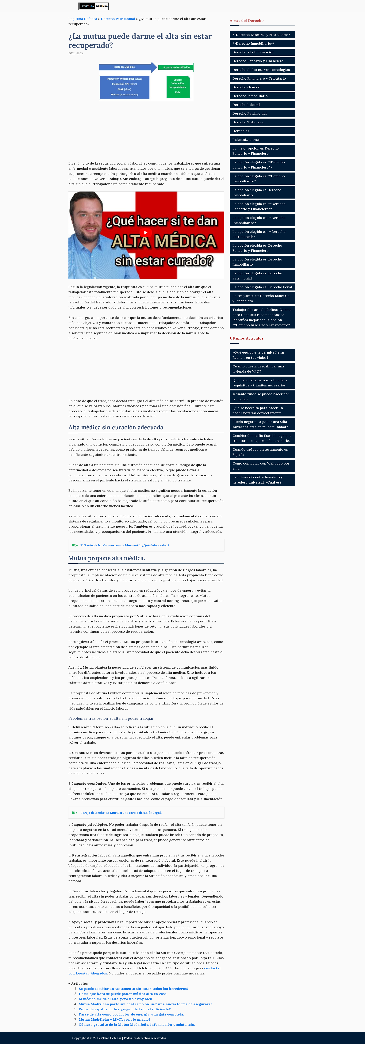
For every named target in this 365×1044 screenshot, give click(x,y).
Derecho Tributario (248, 122)
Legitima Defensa (82, 19)
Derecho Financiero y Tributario (259, 78)
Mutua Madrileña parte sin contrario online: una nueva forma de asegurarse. (146, 1004)
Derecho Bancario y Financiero (257, 61)
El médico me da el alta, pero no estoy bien (115, 999)
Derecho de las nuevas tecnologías (261, 69)
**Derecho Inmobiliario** (253, 43)
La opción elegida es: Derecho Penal (262, 287)
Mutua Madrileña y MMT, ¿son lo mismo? (114, 1019)
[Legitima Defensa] (93, 6)
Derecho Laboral (246, 104)
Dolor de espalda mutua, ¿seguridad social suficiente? (125, 1009)
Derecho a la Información (253, 52)
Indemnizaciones (246, 139)
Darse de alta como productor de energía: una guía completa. (131, 1014)
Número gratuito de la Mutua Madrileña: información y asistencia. (137, 1024)
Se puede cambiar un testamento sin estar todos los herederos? (133, 988)
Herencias (240, 131)
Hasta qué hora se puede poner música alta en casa (123, 994)
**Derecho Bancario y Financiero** (261, 34)
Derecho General (246, 87)
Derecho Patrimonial (118, 19)
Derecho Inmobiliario (250, 96)
